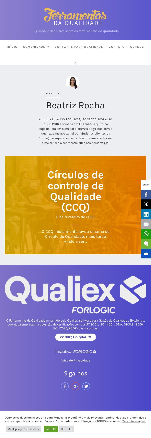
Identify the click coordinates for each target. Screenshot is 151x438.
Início (12, 47)
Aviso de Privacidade (75, 360)
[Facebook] (146, 194)
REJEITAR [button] (66, 429)
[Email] (146, 224)
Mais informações (133, 421)
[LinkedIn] (146, 214)
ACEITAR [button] (51, 429)
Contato (117, 47)
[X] (146, 204)
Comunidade (34, 47)
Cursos (137, 47)
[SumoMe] (146, 253)
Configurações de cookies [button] (23, 429)
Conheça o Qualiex (75, 337)
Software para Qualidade (79, 47)
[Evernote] (146, 244)
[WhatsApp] (146, 234)
